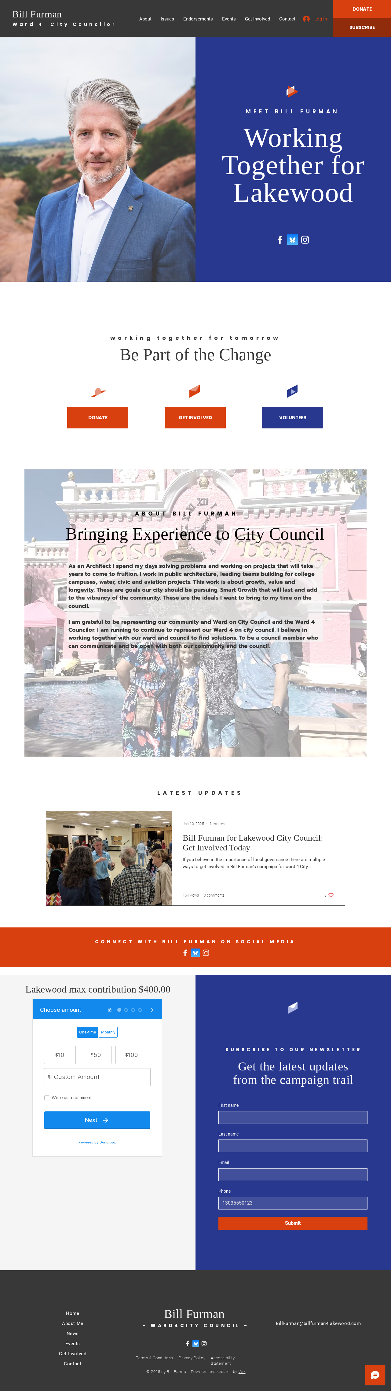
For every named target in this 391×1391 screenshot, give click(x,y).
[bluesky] (292, 239)
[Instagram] (305, 239)
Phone (224, 1191)
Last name (228, 1134)
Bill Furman (37, 14)
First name (228, 1105)
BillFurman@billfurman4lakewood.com (318, 1323)
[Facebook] (280, 239)
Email (223, 1162)
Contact (72, 1364)
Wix (242, 1371)
